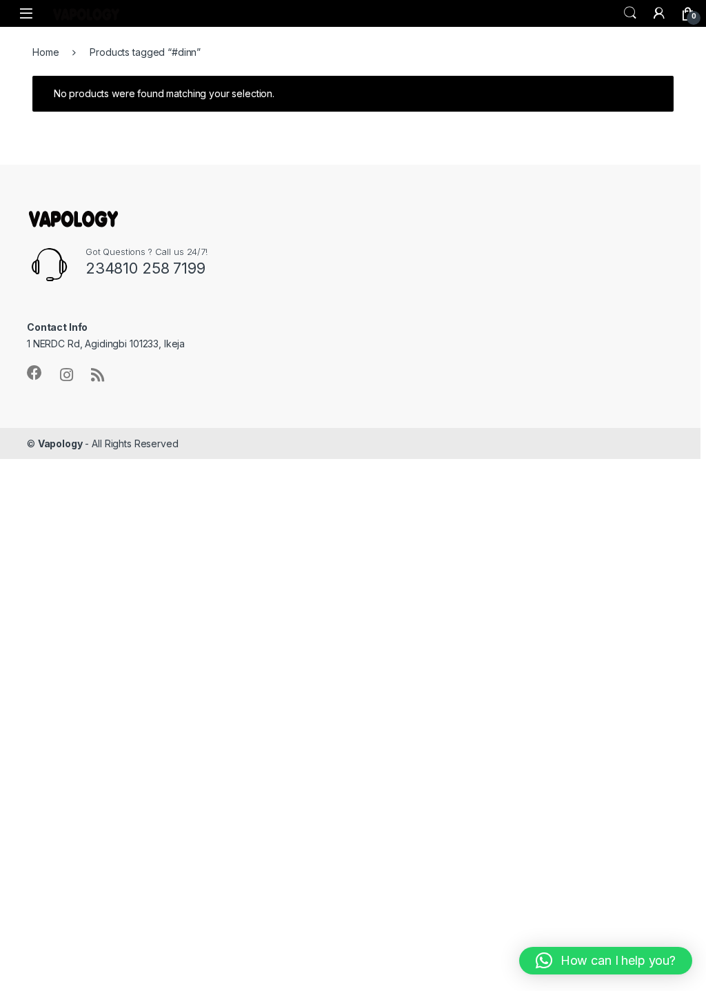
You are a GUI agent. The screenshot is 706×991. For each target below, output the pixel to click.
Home (45, 52)
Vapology (60, 443)
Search (630, 13)
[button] (605, 960)
